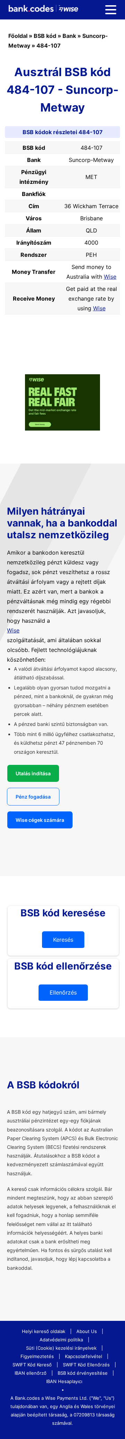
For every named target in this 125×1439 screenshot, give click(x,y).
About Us (86, 1331)
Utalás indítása (33, 773)
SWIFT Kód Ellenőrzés (86, 1364)
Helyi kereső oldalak (43, 1331)
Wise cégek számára (40, 820)
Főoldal (17, 35)
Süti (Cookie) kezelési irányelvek (61, 1348)
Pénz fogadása (33, 797)
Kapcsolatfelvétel (83, 1356)
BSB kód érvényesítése (83, 1373)
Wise (110, 276)
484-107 (48, 45)
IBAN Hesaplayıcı (64, 1381)
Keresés (63, 939)
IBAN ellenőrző (31, 1373)
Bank (69, 35)
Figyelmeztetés (37, 1356)
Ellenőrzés (63, 992)
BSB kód (45, 35)
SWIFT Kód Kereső (32, 1364)
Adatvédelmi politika (61, 1339)
